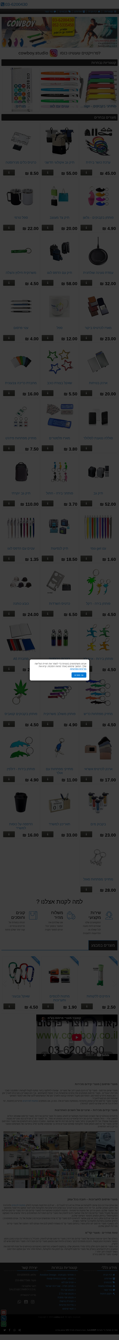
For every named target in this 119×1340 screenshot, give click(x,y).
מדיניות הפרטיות (78, 669)
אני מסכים (78, 675)
